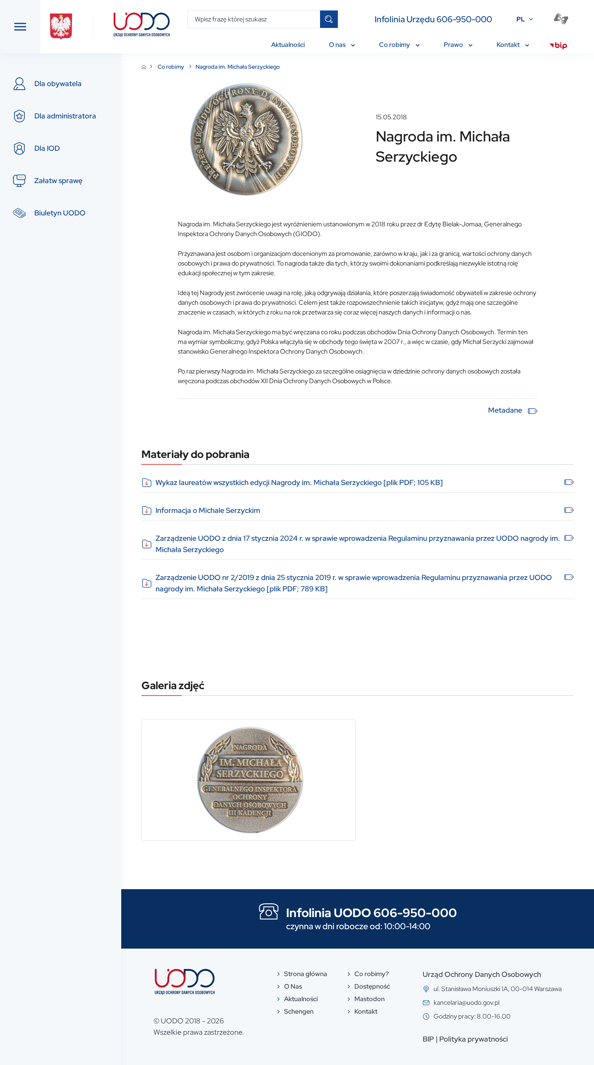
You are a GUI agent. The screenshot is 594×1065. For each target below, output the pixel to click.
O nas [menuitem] (338, 44)
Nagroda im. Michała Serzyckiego (238, 66)
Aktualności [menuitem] (288, 44)
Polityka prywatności (473, 1039)
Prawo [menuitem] (454, 44)
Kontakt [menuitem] (509, 44)
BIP (428, 1039)
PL (520, 19)
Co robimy (171, 66)
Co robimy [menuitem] (395, 44)
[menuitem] (558, 47)
